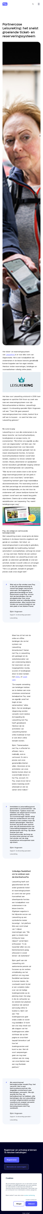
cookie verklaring (29, 1195)
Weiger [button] (19, 1204)
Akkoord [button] (31, 1204)
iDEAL (17, 677)
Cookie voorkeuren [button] (31, 1200)
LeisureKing (10, 355)
